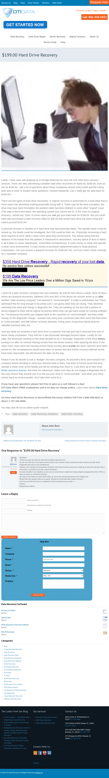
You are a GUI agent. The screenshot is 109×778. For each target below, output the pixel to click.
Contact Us (6, 3)
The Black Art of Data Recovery (15, 690)
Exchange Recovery (11, 667)
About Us (94, 36)
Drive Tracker (33, 3)
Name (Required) (32, 500)
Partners (45, 3)
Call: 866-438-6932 (94, 17)
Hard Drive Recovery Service (46, 717)
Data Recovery (17, 36)
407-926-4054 (75, 738)
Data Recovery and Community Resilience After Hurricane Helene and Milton (16, 740)
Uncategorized (9, 693)
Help (63, 42)
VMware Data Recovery (12, 699)
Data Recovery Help (11, 655)
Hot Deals (7, 673)
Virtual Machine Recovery (13, 696)
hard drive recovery (72, 414)
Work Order (57, 3)
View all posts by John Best (52, 430)
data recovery (20, 414)
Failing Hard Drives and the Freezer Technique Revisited (86, 441)
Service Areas (50, 42)
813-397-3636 (70, 726)
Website (29, 510)
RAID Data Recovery (11, 678)
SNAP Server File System (13, 684)
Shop (23, 3)
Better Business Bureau (13, 370)
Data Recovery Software (13, 661)
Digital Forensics (78, 36)
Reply (13, 472)
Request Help (99, 2)
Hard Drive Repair (37, 36)
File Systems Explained (12, 670)
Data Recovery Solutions (44, 414)
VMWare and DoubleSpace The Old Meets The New (21, 441)
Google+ (36, 763)
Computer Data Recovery (13, 649)
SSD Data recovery (11, 687)
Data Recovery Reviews (12, 658)
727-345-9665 (75, 719)
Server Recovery (57, 36)
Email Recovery (9, 664)
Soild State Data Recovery (45, 723)
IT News (7, 676)
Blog (16, 3)
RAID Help (8, 681)
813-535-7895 (85, 732)
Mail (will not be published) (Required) (39, 505)
